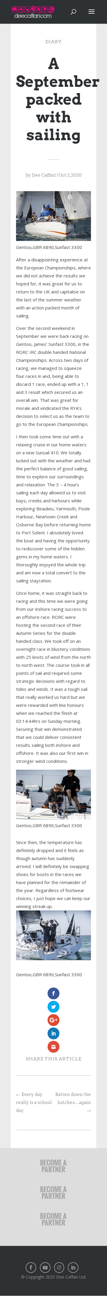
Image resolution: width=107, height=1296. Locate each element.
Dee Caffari (44, 175)
